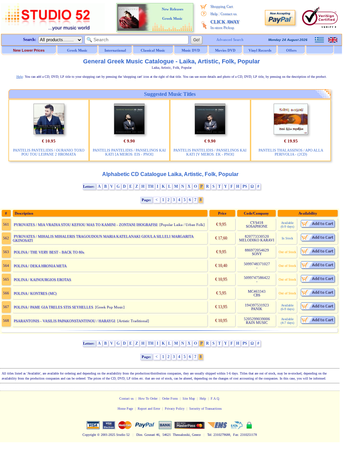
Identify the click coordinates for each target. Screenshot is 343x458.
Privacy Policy (175, 408)
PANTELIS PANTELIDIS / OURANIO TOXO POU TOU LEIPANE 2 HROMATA (48, 152)
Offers (291, 50)
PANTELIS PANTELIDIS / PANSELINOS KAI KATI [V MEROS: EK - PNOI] (210, 152)
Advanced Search (230, 40)
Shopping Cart (221, 6)
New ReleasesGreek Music (172, 13)
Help (214, 14)
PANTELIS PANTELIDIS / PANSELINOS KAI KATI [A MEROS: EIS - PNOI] (129, 152)
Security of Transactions (205, 408)
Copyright (89, 435)
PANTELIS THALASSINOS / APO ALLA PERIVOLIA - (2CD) (291, 152)
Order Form (170, 398)
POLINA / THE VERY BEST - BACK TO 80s (49, 252)
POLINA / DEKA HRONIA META (40, 266)
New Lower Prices (29, 50)
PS (245, 186)
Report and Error (149, 408)
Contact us (228, 14)
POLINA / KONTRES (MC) (35, 293)
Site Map (189, 398)
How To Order (147, 398)
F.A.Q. (215, 398)
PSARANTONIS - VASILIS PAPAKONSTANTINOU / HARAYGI (64, 321)
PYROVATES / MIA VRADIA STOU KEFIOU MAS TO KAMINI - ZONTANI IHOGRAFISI (85, 225)
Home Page (125, 408)
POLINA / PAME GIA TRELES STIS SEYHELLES (53, 307)
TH (150, 186)
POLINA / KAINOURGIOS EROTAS (42, 280)
